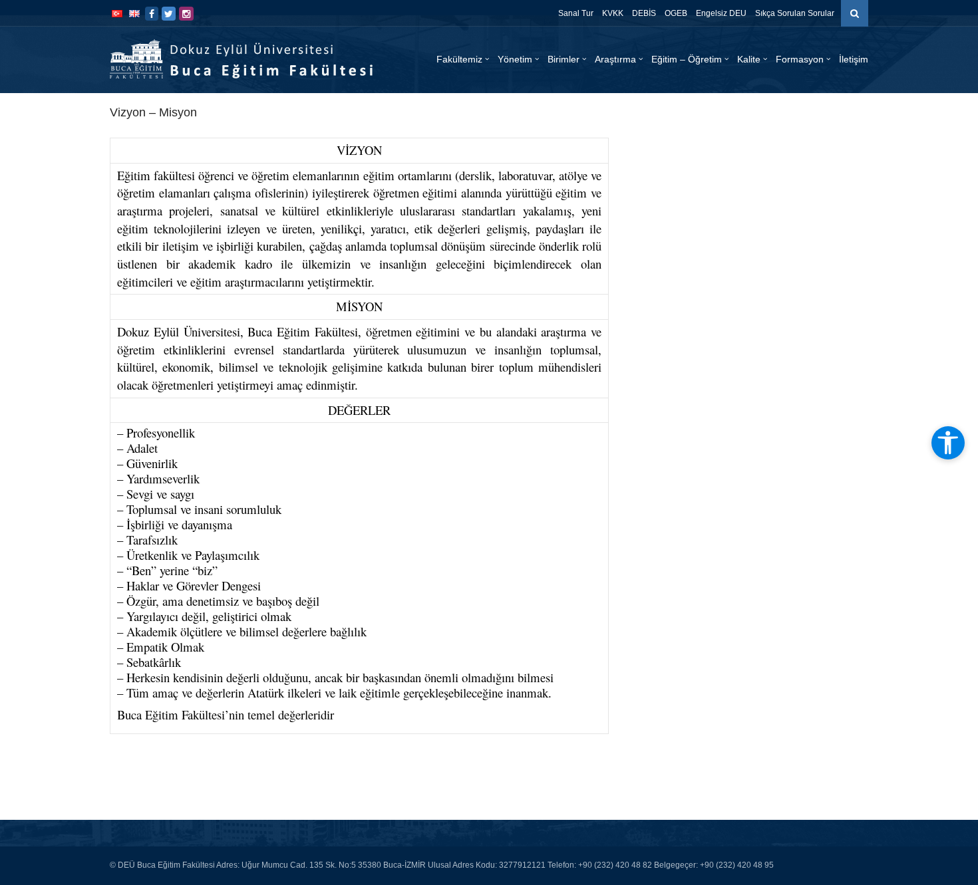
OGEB (676, 13)
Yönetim (515, 59)
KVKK (612, 13)
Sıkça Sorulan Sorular (794, 13)
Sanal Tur (575, 13)
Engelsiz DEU (721, 13)
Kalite (748, 59)
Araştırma (615, 59)
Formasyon (800, 59)
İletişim (853, 59)
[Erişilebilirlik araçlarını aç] (948, 442)
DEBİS (644, 13)
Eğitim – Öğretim (686, 59)
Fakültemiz (459, 59)
